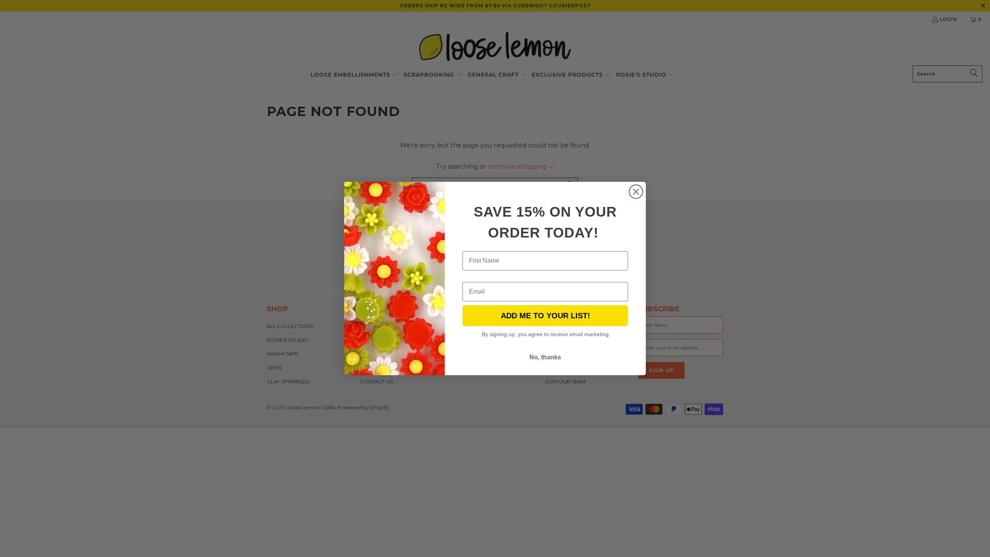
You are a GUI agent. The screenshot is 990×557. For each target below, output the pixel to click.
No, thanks (545, 357)
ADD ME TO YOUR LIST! (545, 315)
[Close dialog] (636, 191)
